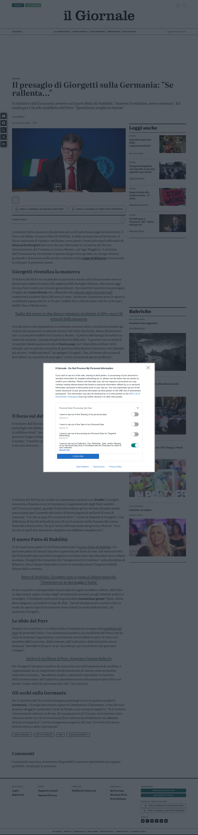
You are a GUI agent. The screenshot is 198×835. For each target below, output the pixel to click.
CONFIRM (78, 456)
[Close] (149, 368)
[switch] (135, 414)
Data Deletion (82, 466)
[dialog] (99, 417)
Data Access (99, 466)
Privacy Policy (115, 466)
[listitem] (99, 407)
